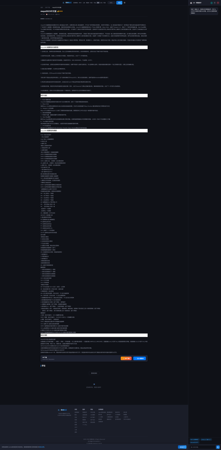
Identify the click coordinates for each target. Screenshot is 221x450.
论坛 (101, 2)
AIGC (80, 2)
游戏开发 (117, 412)
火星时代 (126, 417)
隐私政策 (92, 422)
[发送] (218, 447)
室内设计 (109, 414)
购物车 (84, 419)
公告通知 (92, 414)
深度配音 (100, 421)
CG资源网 (117, 414)
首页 (42, 7)
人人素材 (100, 417)
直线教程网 (109, 412)
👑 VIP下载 (126, 358)
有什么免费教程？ (195, 439)
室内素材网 (118, 419)
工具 (84, 2)
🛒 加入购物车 (139, 358)
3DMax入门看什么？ (206, 439)
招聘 (76, 424)
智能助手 (85, 412)
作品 (95, 2)
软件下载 (47, 7)
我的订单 (85, 422)
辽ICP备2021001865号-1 (94, 441)
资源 (98, 2)
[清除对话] (214, 2)
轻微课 (100, 419)
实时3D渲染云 (127, 419)
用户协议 (92, 419)
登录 (119, 2)
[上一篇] (3, 225)
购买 (105, 2)
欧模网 (125, 414)
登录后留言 (94, 373)
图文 (91, 2)
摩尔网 (100, 414)
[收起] (218, 2)
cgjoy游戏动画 (102, 412)
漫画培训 (109, 419)
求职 (76, 432)
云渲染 (117, 417)
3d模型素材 (110, 417)
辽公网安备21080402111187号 (94, 443)
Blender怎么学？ (194, 442)
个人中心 (85, 424)
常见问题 (92, 412)
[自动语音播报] (211, 3)
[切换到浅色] (124, 2)
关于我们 (92, 417)
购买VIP (85, 417)
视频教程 (75, 2)
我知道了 (182, 447)
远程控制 (85, 414)
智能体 (87, 2)
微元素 (125, 412)
